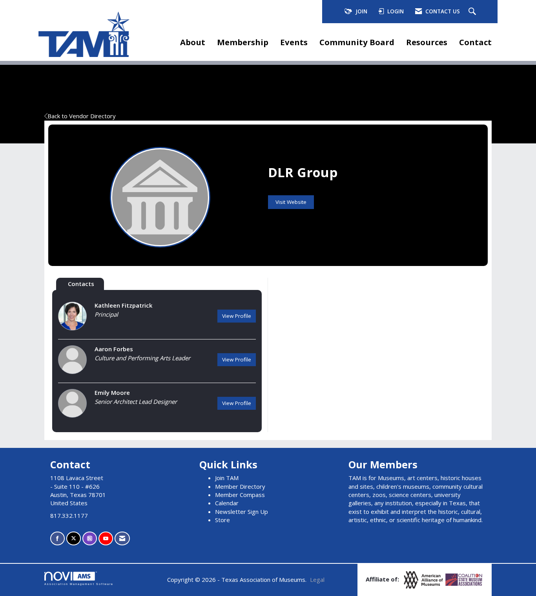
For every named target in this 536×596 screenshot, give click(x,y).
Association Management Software (78, 584)
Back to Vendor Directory (81, 116)
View (236, 315)
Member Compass (240, 495)
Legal (317, 579)
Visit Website (290, 201)
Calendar (227, 503)
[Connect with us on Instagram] (89, 538)
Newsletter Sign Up (241, 511)
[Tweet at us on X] (73, 538)
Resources (426, 42)
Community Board (356, 42)
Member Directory (240, 486)
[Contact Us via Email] (122, 538)
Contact (475, 42)
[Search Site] (473, 11)
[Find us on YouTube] (105, 538)
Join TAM (227, 478)
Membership (242, 42)
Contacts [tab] (81, 284)
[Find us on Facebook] (57, 538)
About (192, 42)
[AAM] (424, 579)
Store (222, 520)
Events (294, 42)
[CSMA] (464, 579)
